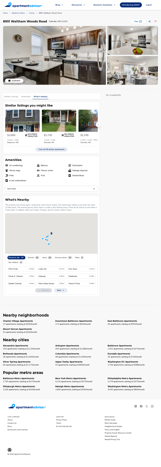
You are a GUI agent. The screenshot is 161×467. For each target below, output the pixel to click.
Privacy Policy (61, 420)
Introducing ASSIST (131, 5)
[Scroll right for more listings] (98, 124)
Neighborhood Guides (113, 426)
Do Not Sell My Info (64, 426)
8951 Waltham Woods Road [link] (50, 13)
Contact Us (12, 423)
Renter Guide (110, 420)
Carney (32, 13)
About (10, 420)
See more (11, 188)
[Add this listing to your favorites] (155, 21)
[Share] (149, 21)
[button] (54, 55)
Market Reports (111, 436)
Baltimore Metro (18, 13)
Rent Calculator (111, 423)
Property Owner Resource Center (118, 433)
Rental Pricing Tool (112, 439)
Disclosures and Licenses (18, 429)
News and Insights (112, 429)
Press (10, 426)
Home (5, 13)
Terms (58, 423)
